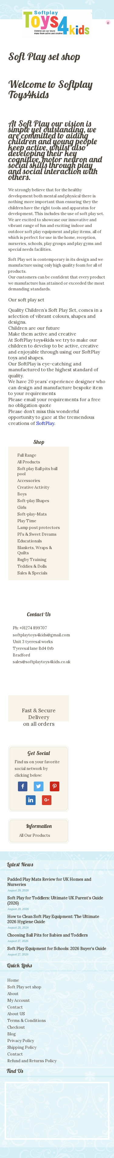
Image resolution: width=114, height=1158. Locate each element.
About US (16, 1013)
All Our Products (34, 835)
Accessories (28, 480)
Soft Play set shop (24, 987)
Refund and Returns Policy (32, 1060)
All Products (28, 462)
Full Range (26, 455)
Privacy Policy (20, 1040)
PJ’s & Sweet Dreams (37, 534)
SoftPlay (45, 423)
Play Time (26, 520)
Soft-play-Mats (32, 514)
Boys (22, 494)
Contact (15, 1007)
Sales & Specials (32, 573)
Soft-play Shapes (33, 500)
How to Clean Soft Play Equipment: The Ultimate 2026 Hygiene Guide (53, 919)
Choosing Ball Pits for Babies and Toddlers (47, 935)
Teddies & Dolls (32, 566)
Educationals (29, 541)
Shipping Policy (21, 1047)
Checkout (16, 1027)
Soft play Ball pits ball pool (37, 471)
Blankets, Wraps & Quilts (34, 550)
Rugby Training (32, 559)
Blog (11, 1034)
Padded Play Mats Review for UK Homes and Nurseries (49, 882)
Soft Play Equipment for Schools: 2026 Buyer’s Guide (56, 948)
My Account (18, 1000)
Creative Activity (33, 487)
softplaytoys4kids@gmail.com (41, 635)
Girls (21, 507)
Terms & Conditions (26, 1020)
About (13, 993)
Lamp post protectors (38, 527)
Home (13, 980)
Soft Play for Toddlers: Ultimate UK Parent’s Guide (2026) (55, 900)
